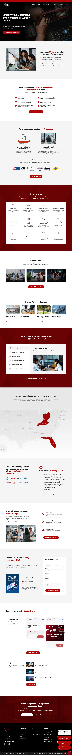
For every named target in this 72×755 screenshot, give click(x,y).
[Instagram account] (7, 744)
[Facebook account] (4, 744)
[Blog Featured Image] (30, 664)
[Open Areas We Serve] (49, 4)
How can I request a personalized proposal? (64, 738)
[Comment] (29, 636)
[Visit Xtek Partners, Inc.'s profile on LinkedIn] (28, 619)
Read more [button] (29, 623)
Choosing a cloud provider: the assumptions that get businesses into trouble (45, 671)
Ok (65, 753)
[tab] (19, 348)
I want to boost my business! (52, 590)
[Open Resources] (63, 4)
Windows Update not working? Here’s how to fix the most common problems (45, 665)
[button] (14, 169)
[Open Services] (40, 4)
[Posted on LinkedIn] (43, 619)
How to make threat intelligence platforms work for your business (45, 678)
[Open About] (34, 4)
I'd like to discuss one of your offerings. (64, 747)
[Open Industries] (56, 4)
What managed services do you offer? (64, 742)
